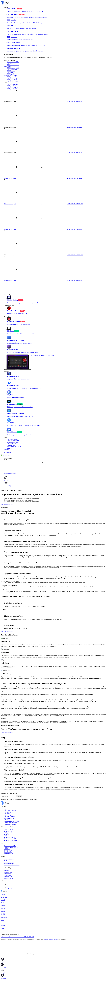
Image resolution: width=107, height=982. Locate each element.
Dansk (2, 902)
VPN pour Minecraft (12, 87)
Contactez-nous (8, 872)
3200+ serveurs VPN (9, 66)
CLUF (32, 937)
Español (3, 905)
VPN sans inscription (13, 65)
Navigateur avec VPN (10, 838)
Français (3, 908)
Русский (3, 925)
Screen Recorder (8, 853)
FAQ (5, 860)
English (3, 894)
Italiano (3, 911)
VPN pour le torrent (12, 81)
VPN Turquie (11, 71)
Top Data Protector (9, 818)
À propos (6, 870)
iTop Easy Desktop (9, 812)
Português (3, 922)
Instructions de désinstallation (11, 865)
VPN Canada (10, 72)
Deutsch (3, 900)
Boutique (6, 449)
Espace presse (7, 873)
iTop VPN (7, 809)
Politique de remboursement (8, 937)
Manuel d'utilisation (9, 862)
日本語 (3, 914)
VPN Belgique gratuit (13, 68)
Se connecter (7, 452)
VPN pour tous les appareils (11, 840)
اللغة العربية (4, 897)
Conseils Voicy (8, 852)
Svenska (3, 928)
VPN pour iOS (8, 834)
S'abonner (19, 796)
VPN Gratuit (10, 63)
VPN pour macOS (9, 831)
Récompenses (7, 875)
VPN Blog (7, 849)
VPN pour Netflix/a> (13, 78)
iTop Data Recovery (9, 816)
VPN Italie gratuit (12, 69)
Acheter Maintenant (49, 355)
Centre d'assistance (9, 859)
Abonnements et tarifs (10, 824)
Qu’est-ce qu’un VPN (13, 62)
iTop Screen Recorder (10, 810)
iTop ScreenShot (8, 815)
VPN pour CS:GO (12, 88)
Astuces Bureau (8, 850)
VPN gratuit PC (8, 832)
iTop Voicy (7, 813)
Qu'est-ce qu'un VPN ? (10, 846)
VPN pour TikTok (12, 80)
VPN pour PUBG (12, 86)
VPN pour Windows (9, 829)
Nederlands (4, 917)
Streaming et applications (10, 75)
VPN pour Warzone (12, 84)
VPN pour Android (9, 835)
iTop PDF (6, 819)
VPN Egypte (10, 74)
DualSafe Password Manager (11, 821)
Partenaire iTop (8, 876)
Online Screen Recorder (10, 822)
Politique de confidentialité (23, 937)
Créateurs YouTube (9, 878)
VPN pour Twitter (12, 77)
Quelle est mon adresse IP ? (11, 847)
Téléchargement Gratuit (37, 355)
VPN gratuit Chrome (9, 837)
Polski (2, 920)
